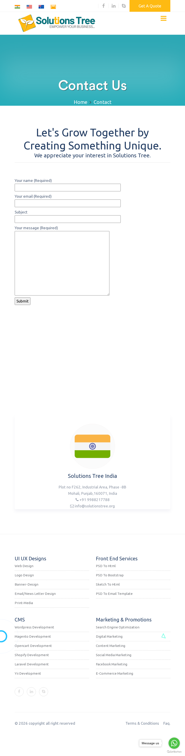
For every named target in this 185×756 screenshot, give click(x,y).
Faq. (166, 723)
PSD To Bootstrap (110, 575)
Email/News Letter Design (35, 594)
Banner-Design (26, 584)
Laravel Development (32, 664)
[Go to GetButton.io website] (174, 751)
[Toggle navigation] (163, 18)
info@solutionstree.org (94, 506)
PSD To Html (106, 566)
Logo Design (24, 575)
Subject (21, 212)
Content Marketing (110, 646)
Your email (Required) (33, 196)
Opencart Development (33, 646)
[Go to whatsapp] (174, 743)
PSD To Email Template (114, 594)
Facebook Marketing (111, 664)
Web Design (24, 566)
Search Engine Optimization (117, 627)
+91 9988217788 (94, 499)
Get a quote (150, 6)
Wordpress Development (34, 627)
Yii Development (28, 673)
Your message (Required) (36, 228)
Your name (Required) (33, 180)
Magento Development (33, 636)
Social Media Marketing (113, 655)
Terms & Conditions (142, 723)
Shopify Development (32, 655)
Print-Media (24, 603)
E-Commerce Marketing (114, 673)
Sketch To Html (108, 584)
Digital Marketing (109, 636)
